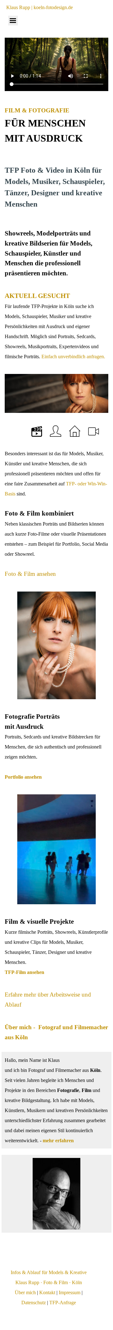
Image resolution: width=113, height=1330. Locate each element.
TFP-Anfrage (62, 1302)
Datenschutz (33, 1302)
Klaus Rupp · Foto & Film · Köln (48, 1282)
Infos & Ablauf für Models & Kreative (49, 1272)
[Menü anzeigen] (13, 20)
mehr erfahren (58, 1140)
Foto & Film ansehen (30, 573)
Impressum (69, 1292)
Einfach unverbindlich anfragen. (72, 356)
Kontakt (47, 1292)
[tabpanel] (56, 125)
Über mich (25, 1292)
